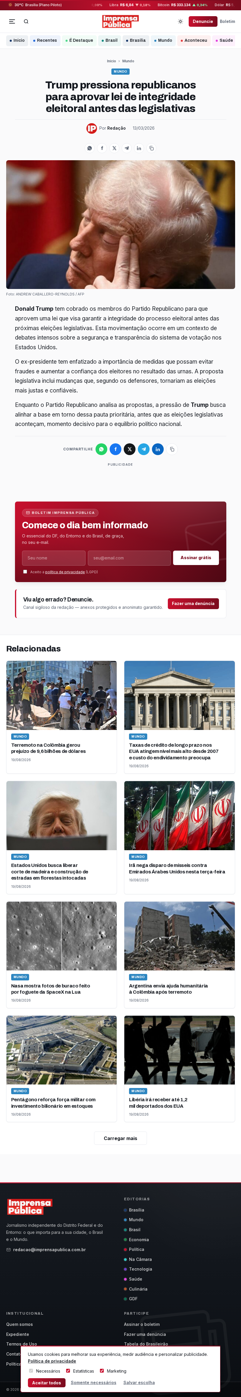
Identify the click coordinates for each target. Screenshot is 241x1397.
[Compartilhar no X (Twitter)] (114, 148)
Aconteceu (196, 40)
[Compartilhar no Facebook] (102, 148)
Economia (139, 1239)
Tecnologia (140, 1268)
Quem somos (19, 1324)
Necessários (48, 1370)
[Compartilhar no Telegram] (127, 148)
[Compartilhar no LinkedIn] (139, 148)
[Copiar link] (151, 148)
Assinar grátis (195, 557)
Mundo (165, 40)
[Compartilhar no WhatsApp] (90, 148)
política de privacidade (65, 572)
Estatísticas (83, 1370)
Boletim (227, 21)
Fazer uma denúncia (193, 603)
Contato (14, 1353)
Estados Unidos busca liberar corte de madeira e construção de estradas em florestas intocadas (49, 871)
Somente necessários (93, 1382)
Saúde (226, 40)
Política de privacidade (52, 1360)
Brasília (138, 40)
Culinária (138, 1288)
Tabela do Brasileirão (146, 1343)
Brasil (112, 40)
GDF (133, 1298)
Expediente (17, 1334)
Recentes (47, 40)
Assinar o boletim (142, 1324)
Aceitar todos (46, 1382)
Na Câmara (140, 1259)
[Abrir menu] (12, 21)
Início (19, 40)
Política (136, 1249)
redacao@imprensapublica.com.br (49, 1249)
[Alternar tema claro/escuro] (180, 21)
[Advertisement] (122, 481)
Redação (116, 128)
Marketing (116, 1370)
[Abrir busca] (26, 21)
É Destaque (81, 40)
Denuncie (203, 21)
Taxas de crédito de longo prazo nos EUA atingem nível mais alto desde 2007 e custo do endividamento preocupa (173, 751)
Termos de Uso (21, 1343)
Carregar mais (120, 1138)
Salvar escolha (139, 1382)
